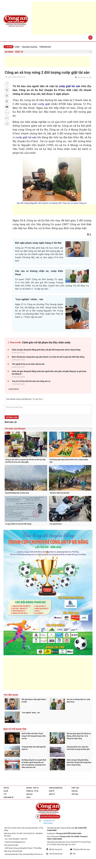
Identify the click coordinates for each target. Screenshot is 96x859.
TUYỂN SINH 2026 (26, 47)
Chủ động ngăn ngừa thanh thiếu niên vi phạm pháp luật (69, 461)
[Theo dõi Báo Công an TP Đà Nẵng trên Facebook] (48, 816)
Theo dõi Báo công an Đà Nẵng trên (19, 399)
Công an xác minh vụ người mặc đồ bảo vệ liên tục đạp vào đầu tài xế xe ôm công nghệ (25, 461)
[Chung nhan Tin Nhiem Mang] (48, 821)
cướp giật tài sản (69, 86)
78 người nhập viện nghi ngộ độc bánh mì (34, 748)
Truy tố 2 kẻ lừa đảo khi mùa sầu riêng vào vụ (31, 381)
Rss (74, 854)
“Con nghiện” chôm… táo (31, 713)
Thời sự (6, 788)
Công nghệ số (8, 797)
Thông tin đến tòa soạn (81, 849)
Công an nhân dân (55, 788)
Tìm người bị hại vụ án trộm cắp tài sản (28, 364)
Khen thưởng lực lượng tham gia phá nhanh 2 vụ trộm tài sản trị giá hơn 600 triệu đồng (48, 357)
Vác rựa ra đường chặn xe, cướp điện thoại (78, 700)
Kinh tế (51, 791)
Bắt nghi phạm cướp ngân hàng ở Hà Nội (34, 700)
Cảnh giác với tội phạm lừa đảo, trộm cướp (46, 342)
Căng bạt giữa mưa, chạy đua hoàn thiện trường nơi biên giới (78, 748)
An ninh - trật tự (14, 52)
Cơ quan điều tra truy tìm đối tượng (18, 524)
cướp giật (44, 104)
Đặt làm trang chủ (55, 849)
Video (28, 797)
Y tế (5, 794)
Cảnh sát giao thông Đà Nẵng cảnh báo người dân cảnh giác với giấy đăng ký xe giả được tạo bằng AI (49, 372)
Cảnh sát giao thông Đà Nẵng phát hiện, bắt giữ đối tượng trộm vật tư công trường (46, 350)
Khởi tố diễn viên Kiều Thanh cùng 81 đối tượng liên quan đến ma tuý (34, 736)
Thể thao (75, 794)
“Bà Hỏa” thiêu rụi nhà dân (59, 493)
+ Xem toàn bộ (13, 389)
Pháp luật (75, 788)
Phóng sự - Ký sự (32, 791)
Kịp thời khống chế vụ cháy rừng (17, 493)
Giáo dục (29, 794)
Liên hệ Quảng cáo (56, 854)
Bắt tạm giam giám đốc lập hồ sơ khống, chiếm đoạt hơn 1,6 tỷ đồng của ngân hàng (79, 736)
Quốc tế (52, 794)
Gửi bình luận (11, 417)
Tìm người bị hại (56, 524)
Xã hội (6, 791)
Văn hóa (75, 791)
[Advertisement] (47, 61)
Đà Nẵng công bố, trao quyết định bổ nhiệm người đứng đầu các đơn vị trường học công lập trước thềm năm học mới (34, 763)
